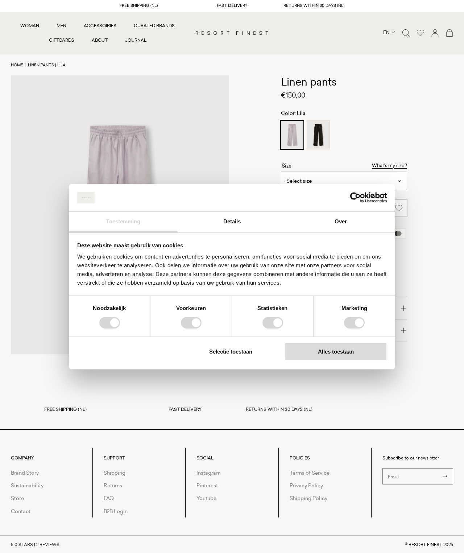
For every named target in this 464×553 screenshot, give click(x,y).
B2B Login (116, 511)
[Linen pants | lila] (292, 135)
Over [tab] (341, 221)
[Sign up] (445, 476)
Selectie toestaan (230, 351)
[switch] (191, 323)
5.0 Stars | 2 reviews (35, 544)
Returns (113, 485)
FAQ (109, 498)
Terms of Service (310, 472)
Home (17, 64)
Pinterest (207, 485)
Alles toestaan (336, 351)
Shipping (114, 472)
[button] (406, 33)
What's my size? (389, 165)
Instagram (208, 472)
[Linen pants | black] (318, 135)
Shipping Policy (308, 498)
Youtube (206, 498)
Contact (20, 511)
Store (17, 498)
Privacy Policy (306, 485)
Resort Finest (425, 544)
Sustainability (27, 485)
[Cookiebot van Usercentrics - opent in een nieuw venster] (355, 197)
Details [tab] (232, 221)
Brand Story (25, 472)
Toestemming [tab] (123, 221)
